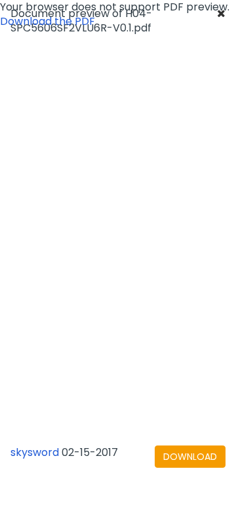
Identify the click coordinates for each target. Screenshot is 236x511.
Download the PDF (47, 21)
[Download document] (190, 456)
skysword (34, 452)
